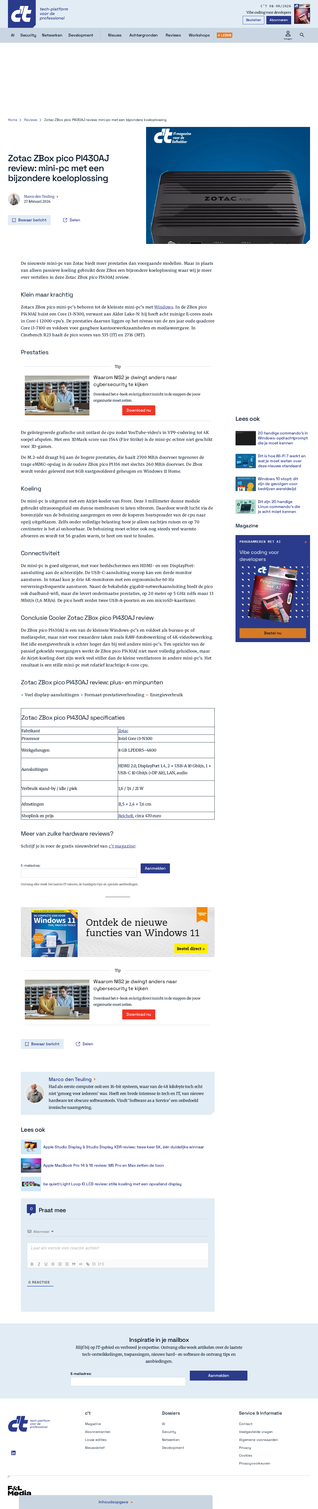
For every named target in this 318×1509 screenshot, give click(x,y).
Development (173, 1447)
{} (94, 1264)
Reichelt (125, 815)
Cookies (245, 1455)
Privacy (245, 1447)
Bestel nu (273, 633)
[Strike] (52, 1264)
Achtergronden (143, 35)
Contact (245, 1424)
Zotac (123, 730)
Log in (15, 209)
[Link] (87, 1264)
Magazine (93, 1424)
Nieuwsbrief (94, 1447)
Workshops (199, 35)
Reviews (173, 35)
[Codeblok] (80, 1264)
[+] (101, 1264)
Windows (163, 307)
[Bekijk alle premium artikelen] (225, 35)
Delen (75, 220)
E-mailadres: (30, 865)
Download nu (138, 410)
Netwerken (171, 1439)
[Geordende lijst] (59, 1264)
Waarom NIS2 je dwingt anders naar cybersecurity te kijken (135, 380)
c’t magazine (122, 846)
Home (12, 119)
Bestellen (253, 20)
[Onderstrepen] (45, 1264)
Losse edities (96, 1439)
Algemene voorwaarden (258, 1439)
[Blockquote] (73, 1264)
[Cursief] (39, 1264)
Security (169, 1432)
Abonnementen (98, 1432)
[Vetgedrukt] (32, 1264)
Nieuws (114, 35)
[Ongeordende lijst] (66, 1264)
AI (163, 1424)
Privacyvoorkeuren (254, 1463)
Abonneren (279, 20)
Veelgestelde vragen (256, 1432)
